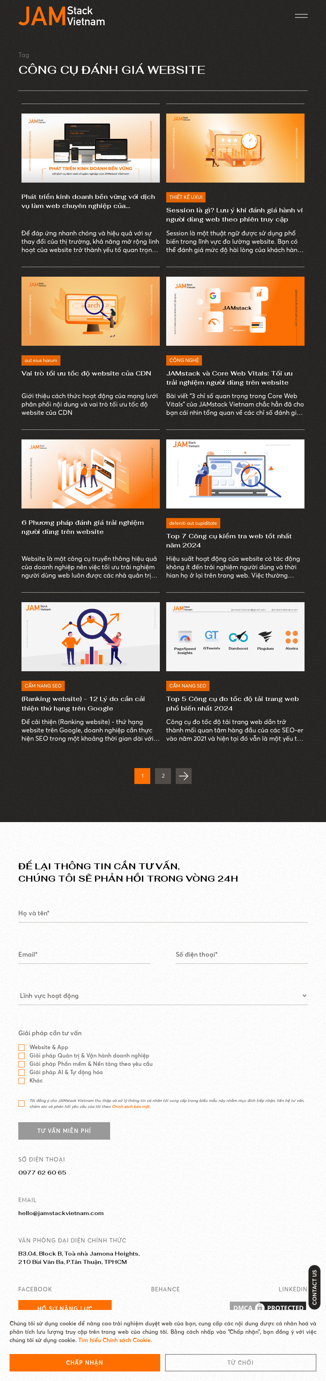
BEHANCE (165, 1289)
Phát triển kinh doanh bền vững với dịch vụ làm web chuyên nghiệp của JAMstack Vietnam (88, 201)
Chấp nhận (84, 1362)
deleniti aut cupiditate (193, 523)
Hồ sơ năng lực (65, 1308)
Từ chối (240, 1362)
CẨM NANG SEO (43, 686)
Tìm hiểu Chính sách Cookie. (115, 1340)
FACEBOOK (35, 1289)
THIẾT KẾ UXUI (185, 197)
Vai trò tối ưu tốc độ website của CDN (86, 373)
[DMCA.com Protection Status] (268, 1308)
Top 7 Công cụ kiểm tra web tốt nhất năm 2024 (229, 540)
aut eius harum (41, 360)
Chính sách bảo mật (130, 1106)
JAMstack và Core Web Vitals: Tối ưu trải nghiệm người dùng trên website (229, 378)
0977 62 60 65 (42, 1172)
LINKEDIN (293, 1289)
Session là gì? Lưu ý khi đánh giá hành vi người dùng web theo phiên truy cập (234, 214)
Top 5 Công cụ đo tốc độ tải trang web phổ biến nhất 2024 (232, 703)
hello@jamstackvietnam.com (61, 1213)
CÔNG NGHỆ (184, 360)
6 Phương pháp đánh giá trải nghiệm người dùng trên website (82, 527)
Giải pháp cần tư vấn (50, 1033)
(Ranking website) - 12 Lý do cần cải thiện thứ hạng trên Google (83, 703)
